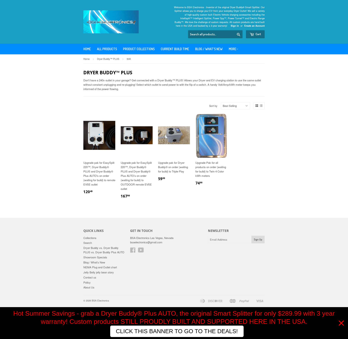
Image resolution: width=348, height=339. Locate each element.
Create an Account (254, 25)
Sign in (235, 25)
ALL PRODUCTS (107, 49)
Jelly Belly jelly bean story (98, 272)
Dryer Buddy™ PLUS (108, 59)
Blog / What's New (209, 49)
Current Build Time (175, 49)
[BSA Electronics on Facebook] (133, 251)
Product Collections (139, 49)
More (232, 49)
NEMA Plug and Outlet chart (100, 267)
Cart (258, 34)
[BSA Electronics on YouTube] (141, 251)
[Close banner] (341, 323)
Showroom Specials (95, 257)
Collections (89, 238)
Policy (87, 282)
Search (87, 243)
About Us (88, 287)
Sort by (213, 106)
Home (87, 49)
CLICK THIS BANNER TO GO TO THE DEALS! (177, 331)
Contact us (89, 277)
